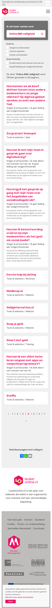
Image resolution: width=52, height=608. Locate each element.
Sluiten (48, 3)
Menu (48, 11)
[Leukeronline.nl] (10, 11)
